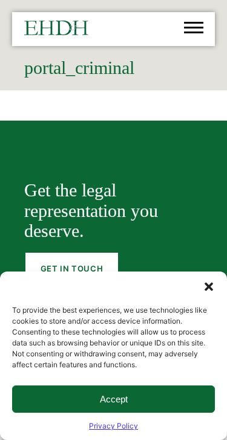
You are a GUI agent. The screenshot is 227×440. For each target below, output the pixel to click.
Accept (114, 399)
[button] (209, 287)
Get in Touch (72, 268)
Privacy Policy (113, 425)
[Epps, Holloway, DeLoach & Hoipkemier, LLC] (56, 31)
